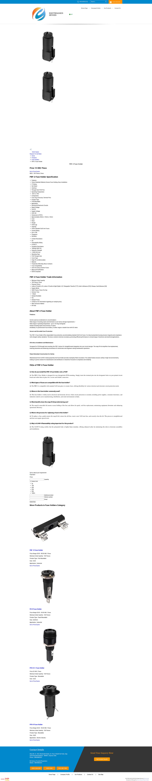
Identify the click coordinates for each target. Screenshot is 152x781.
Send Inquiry (116, 2)
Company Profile (95, 8)
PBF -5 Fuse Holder (36, 550)
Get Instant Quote (102, 759)
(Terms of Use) (146, 778)
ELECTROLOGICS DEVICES (56, 15)
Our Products (107, 8)
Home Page (84, 8)
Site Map (100, 774)
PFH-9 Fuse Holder (36, 724)
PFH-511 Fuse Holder (37, 668)
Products (34, 158)
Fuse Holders (35, 159)
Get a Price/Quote (35, 171)
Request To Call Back (35, 154)
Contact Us (118, 8)
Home (33, 156)
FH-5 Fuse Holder (36, 609)
